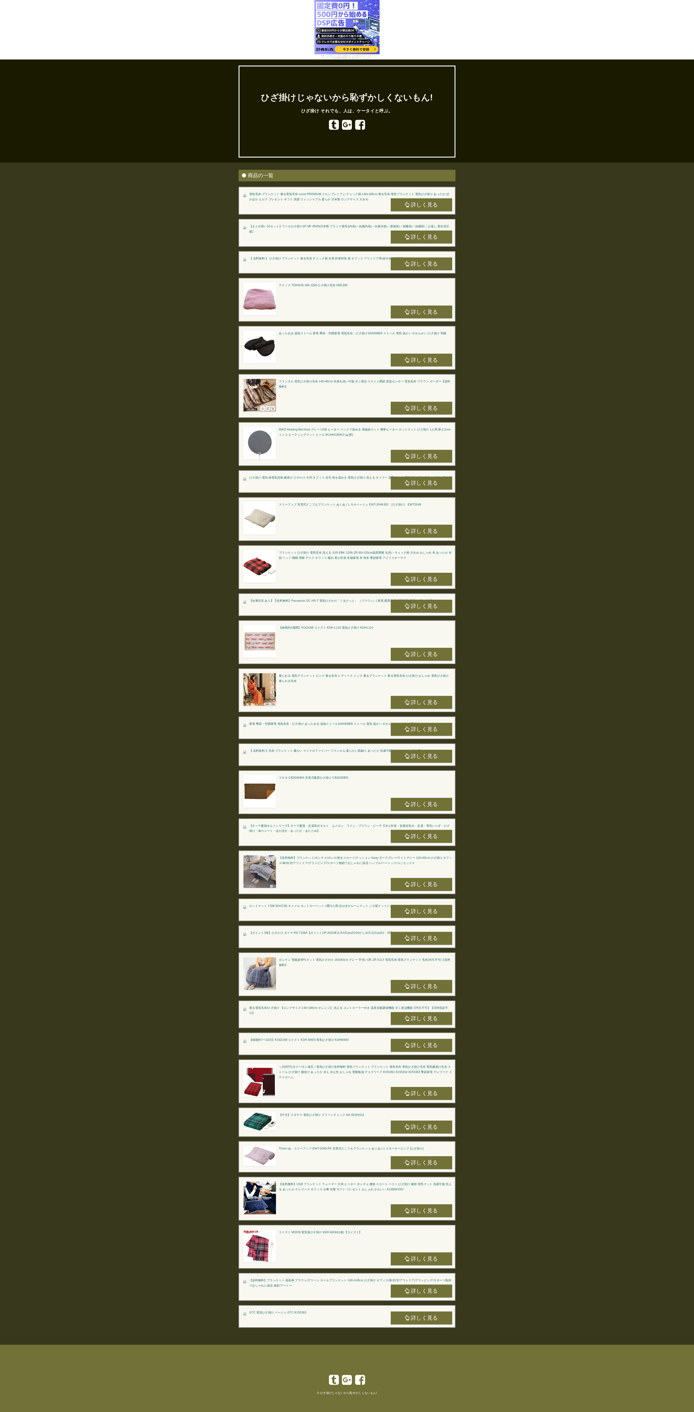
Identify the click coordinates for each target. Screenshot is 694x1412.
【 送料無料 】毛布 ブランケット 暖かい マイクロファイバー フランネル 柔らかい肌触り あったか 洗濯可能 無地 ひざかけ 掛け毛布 (336, 750)
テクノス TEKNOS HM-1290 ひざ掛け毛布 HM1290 (313, 285)
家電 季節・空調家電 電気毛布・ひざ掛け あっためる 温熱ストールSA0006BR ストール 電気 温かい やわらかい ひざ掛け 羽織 (333, 723)
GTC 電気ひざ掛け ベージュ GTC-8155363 (278, 1312)
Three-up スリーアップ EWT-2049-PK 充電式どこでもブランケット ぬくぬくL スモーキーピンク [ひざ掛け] (351, 1148)
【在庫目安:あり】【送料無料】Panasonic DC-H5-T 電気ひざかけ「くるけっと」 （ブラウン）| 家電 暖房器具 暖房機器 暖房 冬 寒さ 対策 (340, 600)
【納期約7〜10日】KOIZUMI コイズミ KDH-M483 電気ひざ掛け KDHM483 (299, 1039)
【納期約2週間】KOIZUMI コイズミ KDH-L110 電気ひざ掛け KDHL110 (326, 627)
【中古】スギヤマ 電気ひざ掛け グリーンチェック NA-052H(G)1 (322, 1114)
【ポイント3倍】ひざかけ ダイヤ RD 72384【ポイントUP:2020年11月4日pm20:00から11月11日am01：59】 (321, 932)
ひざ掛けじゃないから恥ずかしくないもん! (347, 97)
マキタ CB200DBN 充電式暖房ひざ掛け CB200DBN (313, 777)
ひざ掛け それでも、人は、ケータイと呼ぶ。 (347, 110)
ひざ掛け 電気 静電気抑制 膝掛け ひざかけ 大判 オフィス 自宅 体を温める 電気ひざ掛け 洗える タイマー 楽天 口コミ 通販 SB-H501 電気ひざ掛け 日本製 (350, 477)
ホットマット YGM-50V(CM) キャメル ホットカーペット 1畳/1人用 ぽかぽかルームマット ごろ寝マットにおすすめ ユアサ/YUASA (335, 905)
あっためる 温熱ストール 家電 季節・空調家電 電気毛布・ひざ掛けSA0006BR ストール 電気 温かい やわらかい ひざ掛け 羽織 (362, 333)
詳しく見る (424, 205)
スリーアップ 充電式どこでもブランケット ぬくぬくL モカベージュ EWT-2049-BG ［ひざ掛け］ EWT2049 (350, 504)
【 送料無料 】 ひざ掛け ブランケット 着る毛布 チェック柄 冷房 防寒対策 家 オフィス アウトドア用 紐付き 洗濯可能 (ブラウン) (333, 258)
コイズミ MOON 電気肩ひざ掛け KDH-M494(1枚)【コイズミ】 (320, 1232)
